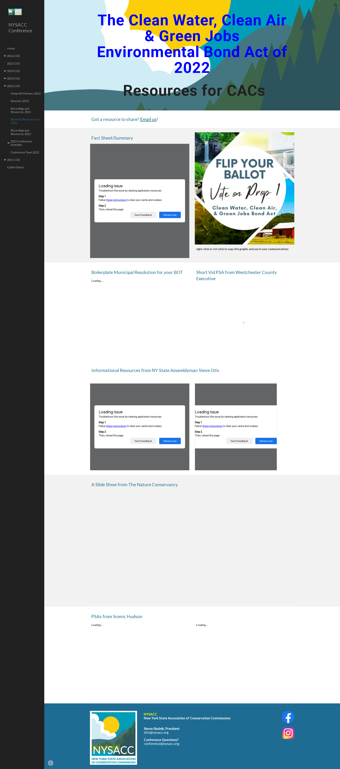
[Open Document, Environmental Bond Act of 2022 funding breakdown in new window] (270, 388)
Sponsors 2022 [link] (20, 100)
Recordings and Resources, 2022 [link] (21, 132)
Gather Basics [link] (15, 167)
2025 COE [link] (13, 63)
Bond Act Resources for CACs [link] (25, 121)
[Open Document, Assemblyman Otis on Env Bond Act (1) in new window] (182, 388)
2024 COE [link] (13, 71)
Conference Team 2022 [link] (25, 152)
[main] (192, 55)
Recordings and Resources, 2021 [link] (21, 110)
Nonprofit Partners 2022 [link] (26, 93)
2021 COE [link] (13, 159)
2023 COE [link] (13, 78)
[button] (336, 5)
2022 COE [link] (13, 86)
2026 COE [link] (13, 55)
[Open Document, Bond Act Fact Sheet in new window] (182, 148)
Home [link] (11, 48)
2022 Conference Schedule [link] (21, 143)
